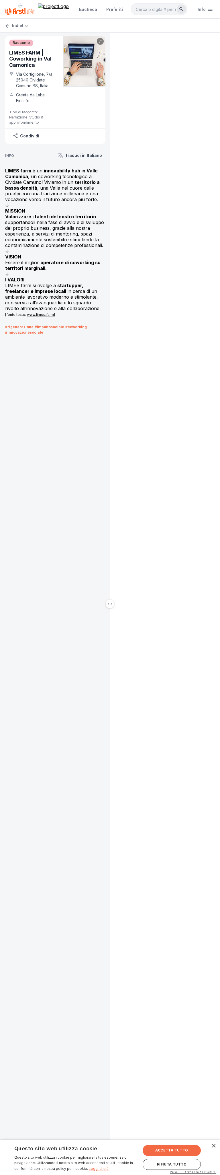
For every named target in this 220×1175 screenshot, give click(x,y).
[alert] (110, 1157)
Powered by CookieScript (193, 1172)
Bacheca (88, 9)
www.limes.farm (40, 314)
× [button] (213, 1146)
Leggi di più (99, 1168)
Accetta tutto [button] (171, 1150)
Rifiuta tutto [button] (171, 1164)
